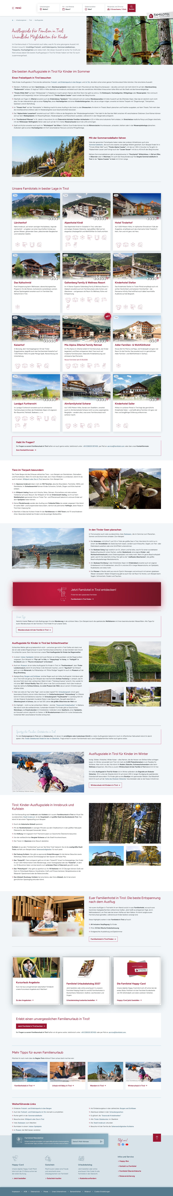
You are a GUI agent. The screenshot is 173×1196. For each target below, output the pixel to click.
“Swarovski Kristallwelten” (65, 705)
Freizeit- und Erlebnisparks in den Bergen (66, 82)
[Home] (12, 20)
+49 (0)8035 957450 (90, 446)
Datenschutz (35, 1191)
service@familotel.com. (117, 1032)
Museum (24, 665)
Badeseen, (128, 534)
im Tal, (87, 82)
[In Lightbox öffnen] (48, 156)
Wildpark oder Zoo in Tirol (32, 479)
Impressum (16, 1191)
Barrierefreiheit (75, 1191)
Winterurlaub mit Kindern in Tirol (104, 785)
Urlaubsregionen (21, 20)
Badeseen (21, 1123)
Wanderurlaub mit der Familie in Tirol (33, 630)
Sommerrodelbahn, (96, 145)
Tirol (30, 20)
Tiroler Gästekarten (101, 1119)
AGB (25, 1191)
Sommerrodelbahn (35, 1116)
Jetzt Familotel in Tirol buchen (30, 1026)
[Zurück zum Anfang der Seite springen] (157, 1138)
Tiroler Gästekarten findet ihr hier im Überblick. (42, 738)
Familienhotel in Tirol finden (102, 939)
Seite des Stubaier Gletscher (115, 779)
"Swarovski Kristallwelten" (111, 1116)
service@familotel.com (115, 446)
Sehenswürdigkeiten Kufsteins (122, 1126)
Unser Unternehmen (59, 1191)
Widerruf (87, 1191)
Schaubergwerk (64, 692)
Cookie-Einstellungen (102, 1191)
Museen (18, 1130)
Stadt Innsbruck (29, 817)
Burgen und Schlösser (32, 676)
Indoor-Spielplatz (27, 657)
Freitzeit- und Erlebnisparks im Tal (33, 1112)
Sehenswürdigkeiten (44, 849)
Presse (46, 1191)
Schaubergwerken (116, 1112)
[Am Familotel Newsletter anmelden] (101, 1141)
